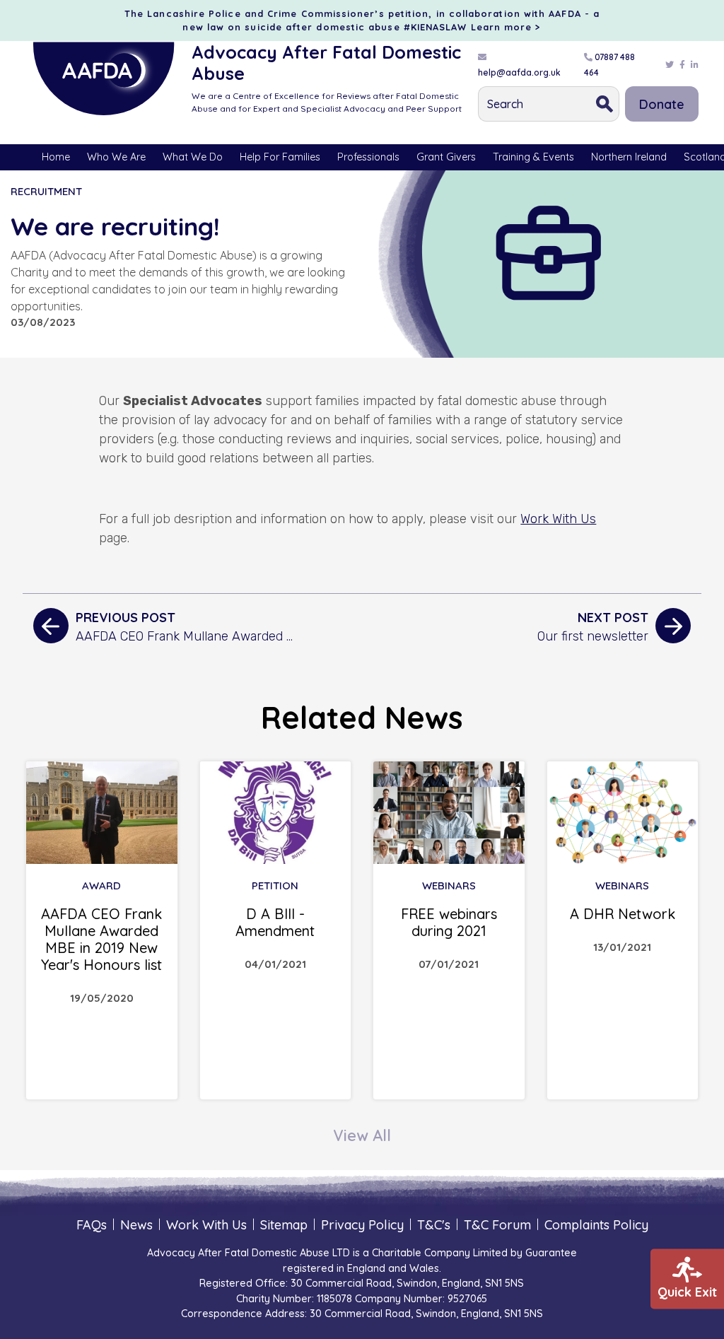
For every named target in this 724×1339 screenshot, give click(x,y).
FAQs (91, 1225)
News (136, 1225)
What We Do (193, 157)
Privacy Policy (362, 1225)
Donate (661, 104)
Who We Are (116, 157)
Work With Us (558, 519)
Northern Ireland (629, 157)
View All (362, 1135)
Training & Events (533, 157)
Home (56, 157)
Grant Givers (446, 157)
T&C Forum (497, 1225)
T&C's (433, 1225)
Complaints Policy (596, 1225)
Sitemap (284, 1225)
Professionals (368, 157)
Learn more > (506, 27)
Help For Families (280, 157)
